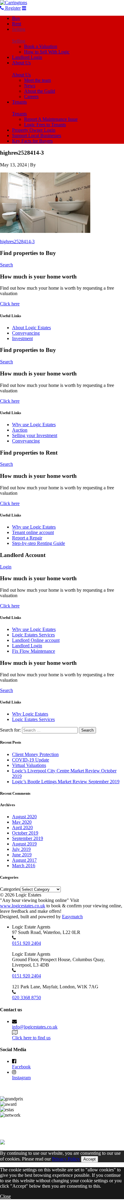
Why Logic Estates (30, 713)
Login (5, 566)
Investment (22, 338)
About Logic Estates (31, 327)
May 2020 (22, 822)
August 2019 (24, 843)
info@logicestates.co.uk (34, 1026)
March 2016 (23, 865)
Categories (10, 889)
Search (6, 264)
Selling (18, 29)
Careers (31, 96)
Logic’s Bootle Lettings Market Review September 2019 (65, 781)
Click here (10, 303)
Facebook (21, 1066)
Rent (16, 23)
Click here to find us (31, 1037)
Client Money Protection (35, 754)
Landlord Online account (36, 640)
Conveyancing (26, 333)
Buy (16, 18)
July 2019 (21, 849)
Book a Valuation (40, 46)
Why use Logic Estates (34, 424)
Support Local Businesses (36, 135)
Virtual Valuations (29, 765)
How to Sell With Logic (47, 51)
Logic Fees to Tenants (45, 124)
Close (5, 1196)
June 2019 (22, 854)
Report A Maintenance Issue (51, 119)
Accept (89, 1159)
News (29, 85)
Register (12, 8)
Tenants (19, 102)
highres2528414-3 (17, 241)
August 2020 (24, 816)
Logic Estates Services (33, 634)
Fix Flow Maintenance (33, 651)
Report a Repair (27, 537)
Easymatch (72, 916)
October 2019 (25, 832)
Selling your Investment (34, 435)
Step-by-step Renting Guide (38, 543)
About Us (21, 62)
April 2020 (22, 827)
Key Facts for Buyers (32, 140)
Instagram (21, 1077)
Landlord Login (27, 57)
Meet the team (37, 80)
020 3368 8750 (26, 997)
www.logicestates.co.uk (22, 905)
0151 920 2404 (26, 943)
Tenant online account (33, 532)
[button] (45, 202)
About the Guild (39, 91)
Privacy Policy (66, 1158)
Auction (19, 430)
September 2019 (27, 838)
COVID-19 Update (30, 759)
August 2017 (24, 860)
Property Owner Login (33, 130)
